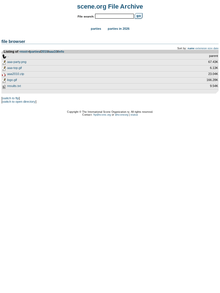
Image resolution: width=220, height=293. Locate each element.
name (191, 48)
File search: (86, 16)
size (210, 48)
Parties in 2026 (118, 28)
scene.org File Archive (110, 6)
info (61, 51)
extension (201, 48)
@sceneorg (121, 114)
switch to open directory (19, 101)
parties (35, 51)
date (216, 48)
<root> (24, 51)
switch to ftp (10, 98)
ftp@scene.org (102, 114)
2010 (44, 51)
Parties (96, 28)
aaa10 (53, 51)
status (134, 114)
